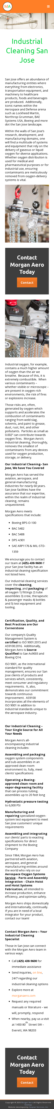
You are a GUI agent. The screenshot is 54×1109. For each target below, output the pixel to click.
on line (37, 972)
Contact (27, 282)
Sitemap (28, 1105)
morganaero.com (23, 996)
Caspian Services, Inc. (39, 1107)
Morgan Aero (27, 1102)
